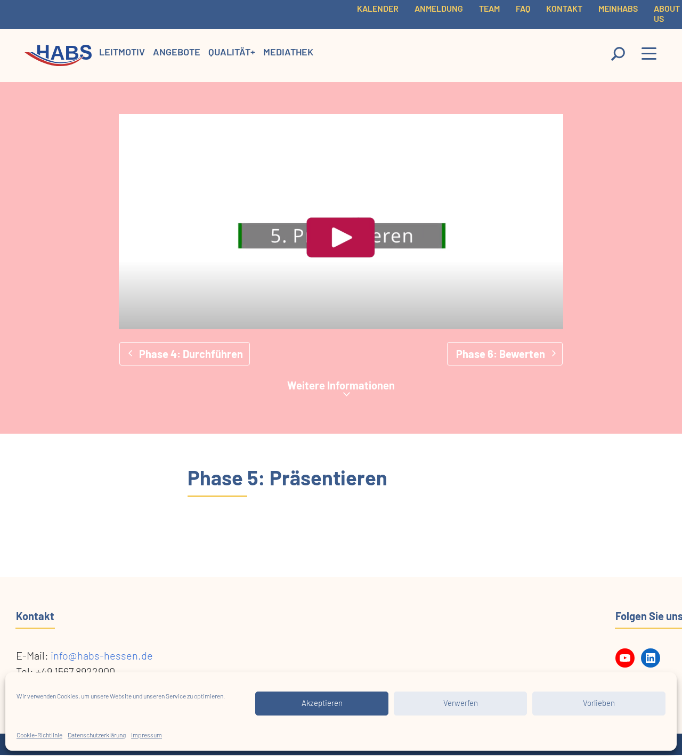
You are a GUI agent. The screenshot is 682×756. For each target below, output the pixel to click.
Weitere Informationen (341, 385)
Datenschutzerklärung (97, 735)
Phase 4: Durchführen (191, 353)
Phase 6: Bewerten (500, 353)
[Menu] (649, 56)
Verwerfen (460, 704)
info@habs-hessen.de (102, 656)
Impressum (146, 735)
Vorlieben (599, 704)
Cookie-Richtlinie (39, 735)
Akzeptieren (322, 704)
